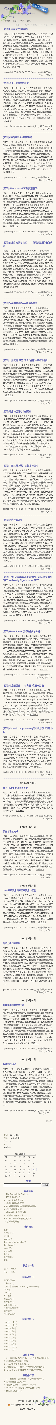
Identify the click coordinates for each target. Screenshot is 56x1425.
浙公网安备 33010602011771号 (25, 1404)
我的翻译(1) (9, 1310)
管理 (29, 20)
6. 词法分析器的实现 (13, 1209)
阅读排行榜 (28, 1354)
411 (12, 1141)
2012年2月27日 (28, 1059)
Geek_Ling (14, 9)
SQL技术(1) (9, 1295)
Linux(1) (7, 1292)
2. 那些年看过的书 (12, 1197)
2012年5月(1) (10, 1331)
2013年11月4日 (28, 826)
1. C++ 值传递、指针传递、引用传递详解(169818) (26, 1357)
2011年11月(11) (11, 1349)
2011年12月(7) (10, 1346)
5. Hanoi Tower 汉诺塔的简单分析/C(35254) (23, 1370)
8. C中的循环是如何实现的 (15, 1215)
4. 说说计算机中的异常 (14, 1203)
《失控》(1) (9, 1283)
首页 (15, 20)
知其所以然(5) (10, 1313)
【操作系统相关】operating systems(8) (21, 1286)
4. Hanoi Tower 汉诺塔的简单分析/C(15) (22, 1387)
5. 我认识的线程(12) (13, 1390)
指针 (7, 1254)
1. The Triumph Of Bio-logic (16, 1194)
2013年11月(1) (10, 1325)
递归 (7, 1235)
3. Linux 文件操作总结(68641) (17, 1363)
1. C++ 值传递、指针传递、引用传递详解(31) (24, 1378)
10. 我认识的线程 (11, 1221)
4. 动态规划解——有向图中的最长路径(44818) (24, 1367)
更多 (6, 1260)
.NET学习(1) (9, 1280)
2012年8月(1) (10, 1328)
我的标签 (28, 1226)
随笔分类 (26, 1277)
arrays (8, 1251)
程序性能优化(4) (11, 1304)
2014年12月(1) (10, 1322)
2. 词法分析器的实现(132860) (17, 1360)
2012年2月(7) (10, 1340)
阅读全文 (16, 66)
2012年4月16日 (28, 1000)
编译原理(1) (9, 1301)
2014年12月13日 (28, 783)
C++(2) (7, 1289)
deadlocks (9, 1245)
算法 (7, 1229)
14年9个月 (15, 1138)
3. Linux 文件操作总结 (13, 1200)
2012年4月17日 (28, 938)
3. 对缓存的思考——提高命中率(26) (20, 1384)
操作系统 (9, 1232)
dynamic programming (15, 1242)
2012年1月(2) (10, 1343)
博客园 (7, 20)
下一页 (49, 1121)
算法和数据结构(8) (12, 1307)
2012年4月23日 (28, 885)
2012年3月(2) (10, 1337)
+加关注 (7, 1147)
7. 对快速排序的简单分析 (15, 1212)
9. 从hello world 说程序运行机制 (18, 1218)
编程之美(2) (9, 1298)
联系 (22, 20)
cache (8, 1248)
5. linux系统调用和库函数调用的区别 (20, 1206)
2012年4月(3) (10, 1334)
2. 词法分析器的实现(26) (15, 1381)
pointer (8, 1238)
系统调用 (9, 1257)
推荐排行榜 (28, 1375)
